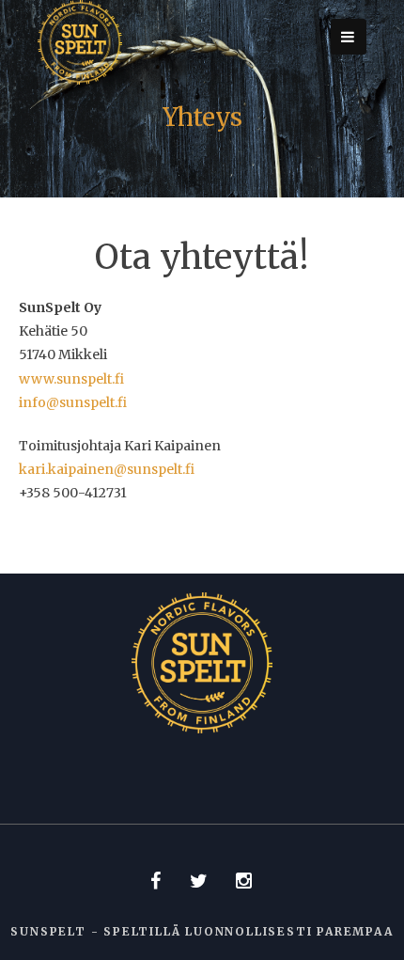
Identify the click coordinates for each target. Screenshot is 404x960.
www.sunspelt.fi (71, 378)
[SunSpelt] (80, 79)
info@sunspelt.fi (73, 402)
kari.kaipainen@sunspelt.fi (106, 469)
